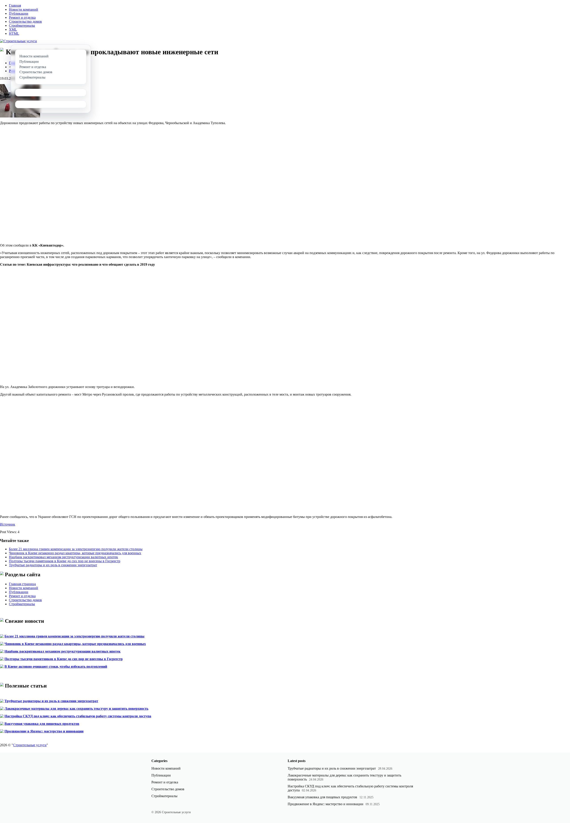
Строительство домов (25, 21)
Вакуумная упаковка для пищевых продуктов (41, 724)
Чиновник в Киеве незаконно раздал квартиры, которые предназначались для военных (75, 553)
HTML (14, 33)
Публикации (18, 13)
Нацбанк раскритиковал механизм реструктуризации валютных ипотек (63, 557)
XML (13, 29)
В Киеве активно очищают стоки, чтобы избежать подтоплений (55, 666)
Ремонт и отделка (22, 17)
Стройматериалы (22, 25)
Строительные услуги (30, 745)
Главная (15, 5)
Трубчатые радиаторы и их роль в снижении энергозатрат (53, 565)
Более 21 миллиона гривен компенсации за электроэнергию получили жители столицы (75, 549)
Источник (7, 524)
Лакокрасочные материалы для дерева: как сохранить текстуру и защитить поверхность (76, 708)
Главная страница (22, 584)
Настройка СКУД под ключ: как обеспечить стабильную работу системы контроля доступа (77, 716)
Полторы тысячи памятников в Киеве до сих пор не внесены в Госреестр (64, 561)
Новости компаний (23, 9)
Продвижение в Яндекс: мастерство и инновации (43, 731)
